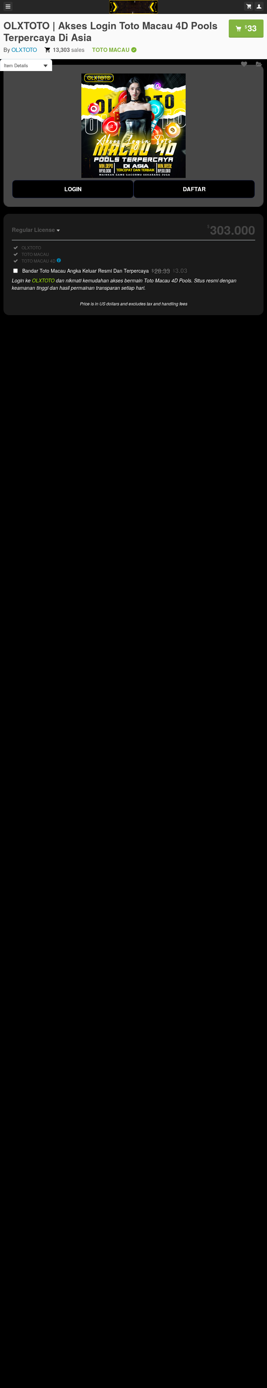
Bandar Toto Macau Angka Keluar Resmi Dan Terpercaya (104, 270)
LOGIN (73, 189)
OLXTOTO (24, 50)
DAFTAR (194, 189)
